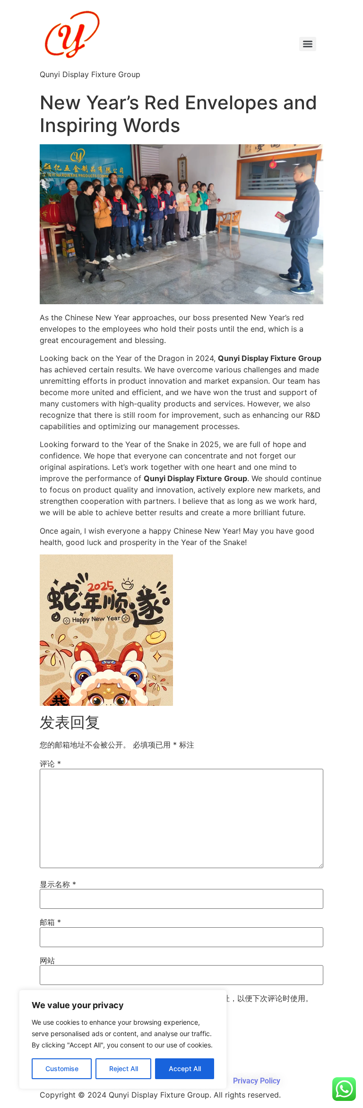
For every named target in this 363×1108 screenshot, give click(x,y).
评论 (50, 763)
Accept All (185, 1068)
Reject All (123, 1068)
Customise (61, 1068)
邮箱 (50, 922)
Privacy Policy (256, 1080)
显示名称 (58, 884)
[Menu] (307, 44)
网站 (47, 960)
